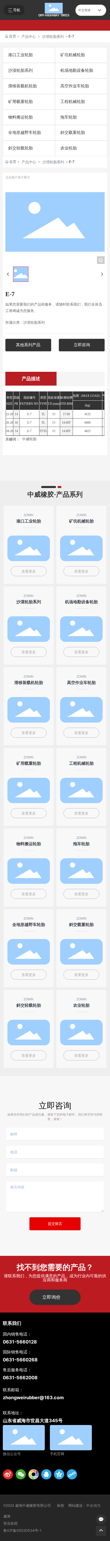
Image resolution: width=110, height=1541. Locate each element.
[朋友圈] (33, 1474)
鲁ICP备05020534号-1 (22, 1530)
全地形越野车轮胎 (24, 132)
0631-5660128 (20, 1342)
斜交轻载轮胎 (20, 148)
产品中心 (28, 36)
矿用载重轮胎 (20, 101)
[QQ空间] (59, 1474)
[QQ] (46, 1474)
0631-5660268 (20, 1359)
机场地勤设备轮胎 (76, 70)
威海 (6, 1516)
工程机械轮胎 (72, 101)
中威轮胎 (29, 439)
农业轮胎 (68, 148)
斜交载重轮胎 (72, 132)
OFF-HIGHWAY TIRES (53, 15)
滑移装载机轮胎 (22, 86)
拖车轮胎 (68, 117)
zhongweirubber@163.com (33, 1397)
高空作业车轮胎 (74, 86)
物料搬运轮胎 (20, 117)
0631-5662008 (20, 1377)
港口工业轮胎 (20, 55)
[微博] (8, 1474)
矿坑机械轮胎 (72, 55)
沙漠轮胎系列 (53, 36)
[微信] (21, 1474)
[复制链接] (72, 1474)
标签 (60, 1505)
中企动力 (93, 1505)
